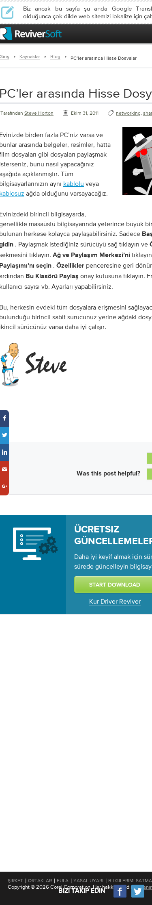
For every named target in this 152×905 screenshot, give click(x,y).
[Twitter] (137, 896)
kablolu (73, 183)
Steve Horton (39, 113)
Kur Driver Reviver (115, 601)
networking (128, 113)
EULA (63, 880)
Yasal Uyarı (88, 880)
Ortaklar (40, 880)
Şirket (15, 880)
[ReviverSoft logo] (31, 33)
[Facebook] (120, 896)
